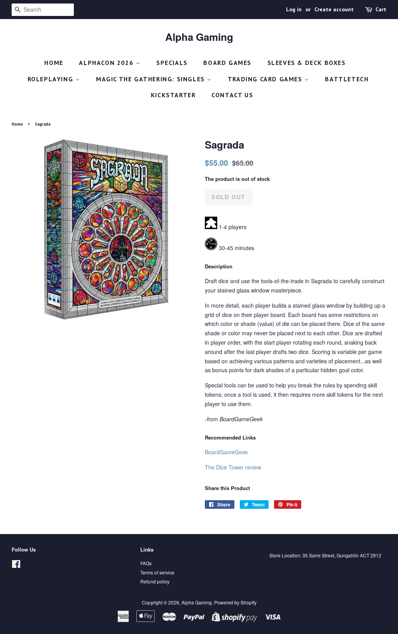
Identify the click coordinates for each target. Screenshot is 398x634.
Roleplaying (51, 79)
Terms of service (157, 572)
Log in (294, 9)
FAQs (146, 563)
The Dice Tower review (233, 467)
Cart (380, 9)
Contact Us (232, 95)
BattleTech (346, 79)
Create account (334, 9)
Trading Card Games (266, 79)
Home (53, 63)
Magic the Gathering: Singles (151, 79)
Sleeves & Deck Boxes (306, 63)
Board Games (227, 63)
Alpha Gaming (199, 37)
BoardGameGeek (226, 452)
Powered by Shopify (235, 602)
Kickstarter (173, 95)
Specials (172, 63)
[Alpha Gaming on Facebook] (16, 565)
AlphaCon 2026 (107, 63)
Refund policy (154, 581)
